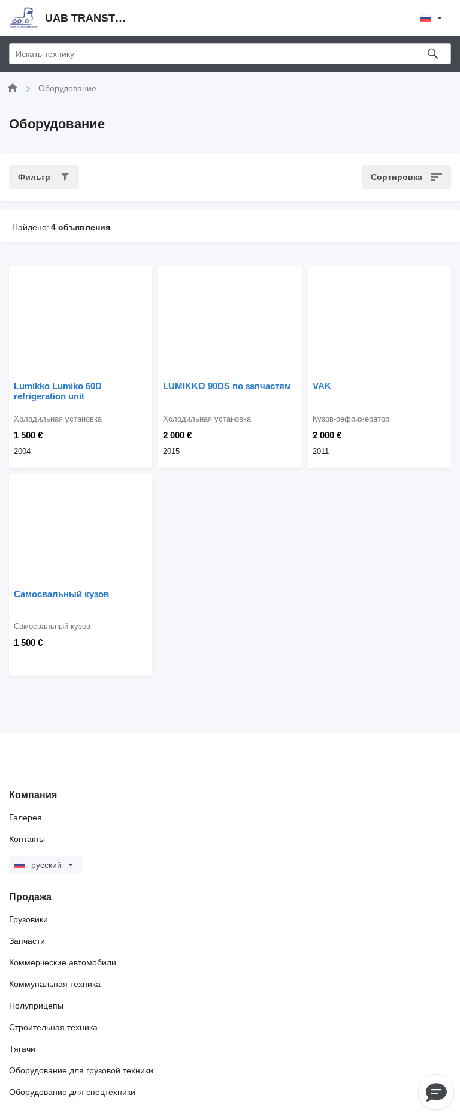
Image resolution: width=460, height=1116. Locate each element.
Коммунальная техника (55, 984)
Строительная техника (53, 1027)
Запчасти (27, 941)
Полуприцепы (36, 1005)
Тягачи (22, 1049)
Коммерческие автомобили (62, 962)
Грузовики (28, 919)
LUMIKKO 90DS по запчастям (227, 386)
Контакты (27, 839)
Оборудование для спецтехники (72, 1092)
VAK (322, 386)
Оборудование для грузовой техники (81, 1070)
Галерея (25, 817)
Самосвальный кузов (61, 594)
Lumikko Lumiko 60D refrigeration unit (58, 391)
